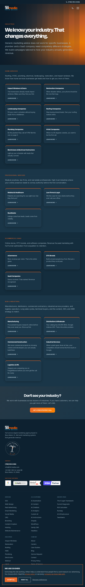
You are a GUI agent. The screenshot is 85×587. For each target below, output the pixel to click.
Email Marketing (10, 511)
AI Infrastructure (63, 514)
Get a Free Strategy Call (42, 410)
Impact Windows (11, 541)
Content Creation (11, 524)
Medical (8, 561)
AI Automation (36, 501)
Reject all (24, 580)
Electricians (9, 557)
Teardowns (61, 517)
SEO (6, 501)
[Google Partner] (8, 483)
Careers (33, 544)
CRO (6, 517)
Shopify (33, 521)
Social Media (9, 514)
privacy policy (30, 574)
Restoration (9, 544)
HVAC (7, 551)
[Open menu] (78, 8)
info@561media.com (12, 467)
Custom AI (34, 514)
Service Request (36, 554)
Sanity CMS (35, 527)
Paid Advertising (10, 507)
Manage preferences (39, 580)
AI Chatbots (35, 507)
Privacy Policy (35, 561)
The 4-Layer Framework (65, 501)
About (33, 541)
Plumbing (8, 554)
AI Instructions (36, 517)
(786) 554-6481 (74, 2)
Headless (34, 531)
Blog (32, 551)
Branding (8, 521)
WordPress (35, 524)
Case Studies (35, 547)
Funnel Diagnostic (63, 504)
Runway (60, 511)
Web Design (9, 504)
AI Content (34, 504)
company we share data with (54, 574)
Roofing (7, 547)
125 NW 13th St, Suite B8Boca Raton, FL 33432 (13, 471)
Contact (33, 557)
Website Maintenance (12, 531)
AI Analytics (35, 511)
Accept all (11, 580)
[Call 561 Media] (73, 8)
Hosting (7, 527)
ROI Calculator (62, 507)
